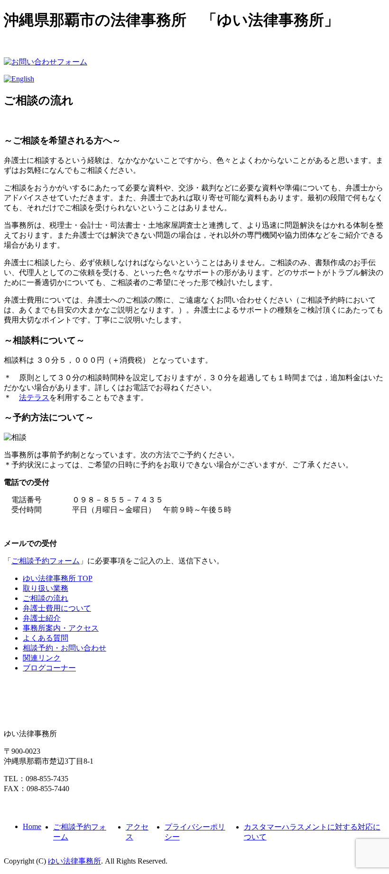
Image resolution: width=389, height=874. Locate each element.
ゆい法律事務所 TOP (58, 578)
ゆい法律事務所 (74, 861)
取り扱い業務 (45, 588)
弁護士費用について (57, 608)
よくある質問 (45, 638)
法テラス (34, 397)
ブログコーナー (49, 668)
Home (32, 826)
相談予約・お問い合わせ (64, 648)
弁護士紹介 (42, 618)
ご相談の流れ (45, 598)
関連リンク (42, 658)
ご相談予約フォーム (45, 561)
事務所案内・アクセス (61, 628)
